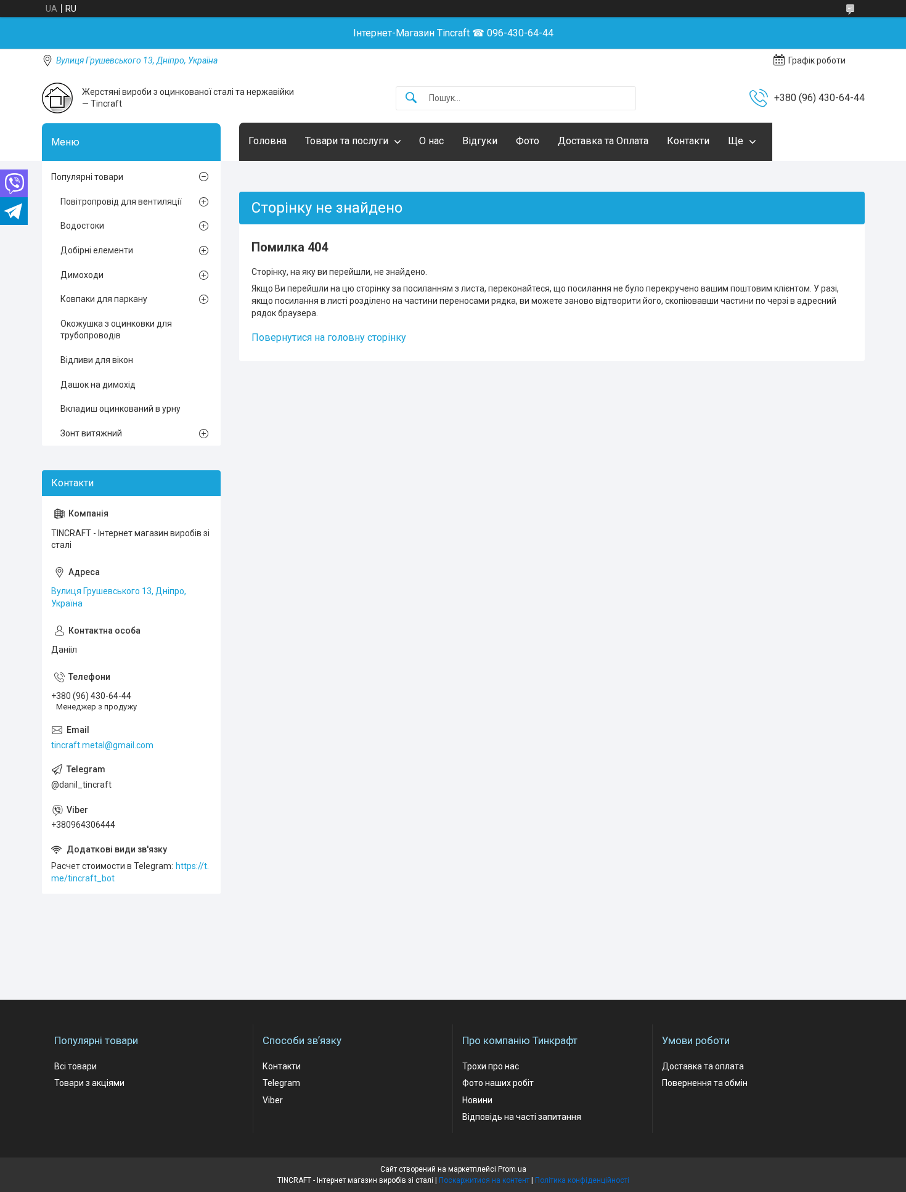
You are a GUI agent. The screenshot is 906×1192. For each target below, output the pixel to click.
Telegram (281, 1083)
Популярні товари (87, 177)
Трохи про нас (490, 1066)
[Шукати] (411, 98)
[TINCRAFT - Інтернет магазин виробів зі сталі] (57, 98)
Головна (267, 141)
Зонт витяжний (91, 433)
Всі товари (75, 1066)
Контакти (688, 141)
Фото (527, 141)
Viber (273, 1100)
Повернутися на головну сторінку (328, 337)
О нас (431, 141)
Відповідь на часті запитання (521, 1117)
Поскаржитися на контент (484, 1180)
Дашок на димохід (98, 385)
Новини (477, 1100)
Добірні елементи (96, 250)
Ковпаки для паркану (103, 299)
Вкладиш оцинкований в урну (120, 409)
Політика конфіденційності (582, 1180)
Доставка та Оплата (603, 141)
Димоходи (82, 275)
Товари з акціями (89, 1083)
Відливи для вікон (96, 360)
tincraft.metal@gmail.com (102, 745)
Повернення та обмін (705, 1083)
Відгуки (479, 141)
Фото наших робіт (498, 1083)
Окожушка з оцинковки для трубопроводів (116, 330)
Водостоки (82, 226)
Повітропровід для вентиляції (121, 201)
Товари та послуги (346, 141)
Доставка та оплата (703, 1066)
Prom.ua (512, 1169)
